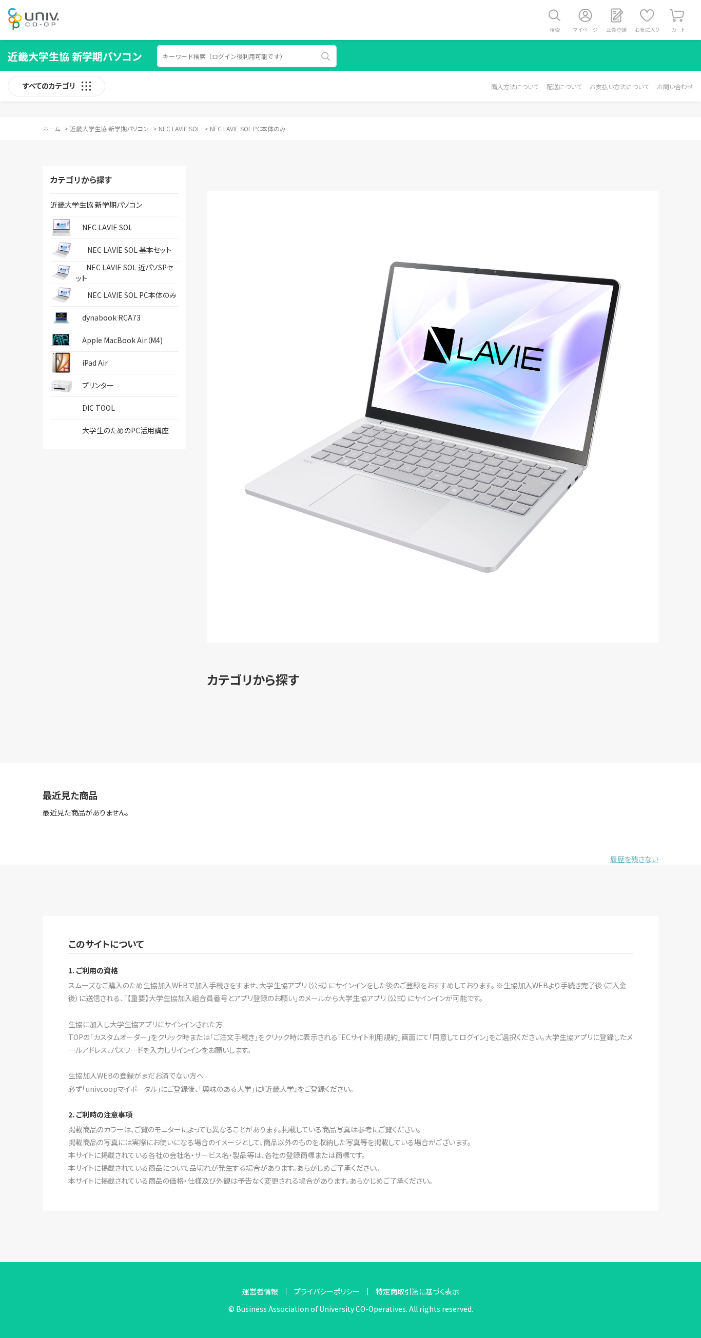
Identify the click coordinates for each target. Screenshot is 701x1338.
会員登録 (616, 29)
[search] (326, 56)
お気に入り (647, 29)
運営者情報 (260, 1291)
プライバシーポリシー (327, 1291)
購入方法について (515, 86)
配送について (564, 86)
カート (678, 29)
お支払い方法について (619, 86)
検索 (555, 29)
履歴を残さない (634, 859)
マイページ (585, 29)
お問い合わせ (675, 86)
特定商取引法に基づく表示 (417, 1291)
